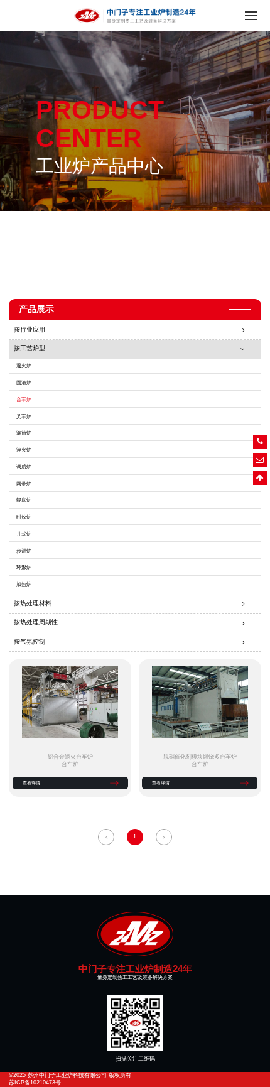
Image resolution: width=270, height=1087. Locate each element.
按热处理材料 (32, 603)
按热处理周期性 (36, 622)
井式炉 (23, 534)
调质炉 (23, 467)
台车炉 (23, 400)
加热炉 (23, 584)
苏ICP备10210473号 (35, 1082)
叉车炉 (23, 416)
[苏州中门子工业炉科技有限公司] (135, 934)
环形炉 (23, 567)
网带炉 (23, 484)
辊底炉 (23, 500)
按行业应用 (29, 329)
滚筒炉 (23, 433)
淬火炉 (23, 450)
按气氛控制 (29, 641)
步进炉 (23, 551)
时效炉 (23, 517)
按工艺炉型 (29, 348)
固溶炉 (23, 383)
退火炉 (23, 366)
